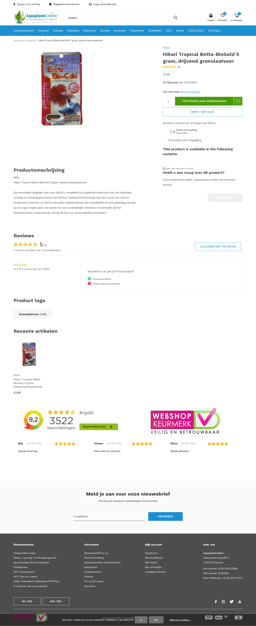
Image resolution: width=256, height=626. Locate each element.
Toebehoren (136, 30)
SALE (169, 30)
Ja (141, 620)
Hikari (166, 47)
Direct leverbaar (190, 91)
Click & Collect (196, 30)
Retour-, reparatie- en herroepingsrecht (35, 557)
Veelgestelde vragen (25, 553)
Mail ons (55, 601)
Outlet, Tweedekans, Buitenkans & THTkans (37, 581)
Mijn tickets (151, 562)
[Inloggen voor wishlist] (238, 101)
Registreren (151, 553)
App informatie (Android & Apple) (31, 562)
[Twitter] (232, 601)
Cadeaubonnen (92, 571)
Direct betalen (202, 112)
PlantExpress (21, 567)
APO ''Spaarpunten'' (24, 571)
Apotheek (119, 30)
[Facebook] (216, 601)
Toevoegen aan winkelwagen (204, 101)
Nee (156, 620)
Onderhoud (89, 30)
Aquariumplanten (24, 30)
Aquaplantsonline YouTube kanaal (102, 562)
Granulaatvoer (32, 314)
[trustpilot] (185, 420)
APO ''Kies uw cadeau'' (26, 576)
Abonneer (165, 516)
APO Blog (214, 30)
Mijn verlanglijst (153, 567)
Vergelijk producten (155, 571)
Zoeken (175, 17)
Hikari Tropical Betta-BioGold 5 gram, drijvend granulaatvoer (28, 383)
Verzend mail (225, 197)
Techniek (57, 30)
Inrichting (43, 30)
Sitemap (88, 576)
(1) (178, 66)
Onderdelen (155, 30)
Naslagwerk (90, 567)
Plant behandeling (94, 557)
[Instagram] (223, 601)
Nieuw (180, 30)
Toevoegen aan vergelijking (184, 140)
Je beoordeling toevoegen (218, 246)
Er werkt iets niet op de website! (30, 586)
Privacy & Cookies (94, 581)
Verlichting (73, 30)
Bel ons (27, 601)
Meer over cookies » (180, 620)
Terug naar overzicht (25, 40)
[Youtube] (239, 601)
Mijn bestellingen (154, 557)
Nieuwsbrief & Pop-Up (96, 553)
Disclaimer (90, 586)
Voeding (105, 30)
